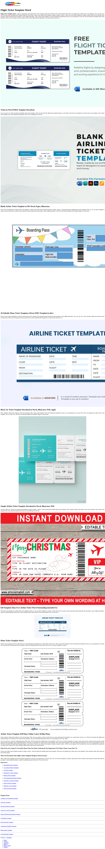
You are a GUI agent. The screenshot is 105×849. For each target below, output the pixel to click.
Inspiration (9, 837)
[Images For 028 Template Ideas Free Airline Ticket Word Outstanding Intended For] (52, 559)
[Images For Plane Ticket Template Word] (52, 626)
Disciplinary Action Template (11, 773)
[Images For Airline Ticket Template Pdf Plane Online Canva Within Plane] (52, 689)
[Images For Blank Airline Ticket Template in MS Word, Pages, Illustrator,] (52, 160)
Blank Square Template (6, 830)
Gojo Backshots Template (7, 834)
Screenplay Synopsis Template (11, 780)
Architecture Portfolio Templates (8, 826)
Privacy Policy (7, 845)
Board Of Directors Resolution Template (10, 814)
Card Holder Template (6, 818)
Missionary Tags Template (10, 786)
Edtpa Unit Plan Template (10, 783)
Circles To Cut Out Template (8, 810)
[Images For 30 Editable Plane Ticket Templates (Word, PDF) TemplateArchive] (52, 262)
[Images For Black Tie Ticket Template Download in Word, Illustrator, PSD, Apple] (52, 363)
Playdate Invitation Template (7, 806)
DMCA (5, 844)
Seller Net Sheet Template (10, 788)
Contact (5, 841)
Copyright (6, 843)
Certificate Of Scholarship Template (9, 798)
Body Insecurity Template (7, 822)
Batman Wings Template (10, 775)
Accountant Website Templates (11, 767)
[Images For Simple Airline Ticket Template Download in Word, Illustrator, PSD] (52, 460)
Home (5, 840)
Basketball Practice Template (11, 765)
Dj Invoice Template (6, 802)
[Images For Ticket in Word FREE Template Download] (52, 63)
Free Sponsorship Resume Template (12, 778)
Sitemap (6, 847)
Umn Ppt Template (8, 770)
